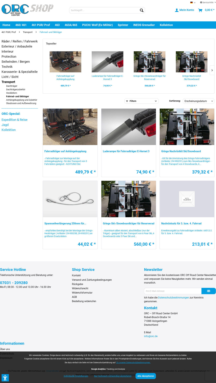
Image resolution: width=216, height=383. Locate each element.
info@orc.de (150, 336)
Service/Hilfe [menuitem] (208, 2)
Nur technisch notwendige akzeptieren (113, 376)
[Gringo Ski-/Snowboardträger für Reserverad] (150, 62)
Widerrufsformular (82, 292)
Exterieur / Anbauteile (17, 46)
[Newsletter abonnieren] (208, 291)
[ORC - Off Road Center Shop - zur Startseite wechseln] (27, 10)
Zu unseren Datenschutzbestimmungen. (133, 362)
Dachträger (11, 86)
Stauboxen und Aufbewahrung (21, 103)
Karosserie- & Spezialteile (20, 72)
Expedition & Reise (15, 120)
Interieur (7, 51)
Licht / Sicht (10, 77)
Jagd (5, 125)
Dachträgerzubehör (15, 89)
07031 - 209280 (14, 283)
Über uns (5, 349)
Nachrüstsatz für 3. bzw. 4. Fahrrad (181, 223)
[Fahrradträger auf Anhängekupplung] (65, 62)
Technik (7, 67)
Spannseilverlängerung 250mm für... (65, 223)
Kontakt (76, 275)
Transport (8, 82)
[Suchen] (141, 10)
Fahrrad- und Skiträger (17, 96)
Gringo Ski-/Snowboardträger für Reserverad (149, 77)
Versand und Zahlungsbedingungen (92, 279)
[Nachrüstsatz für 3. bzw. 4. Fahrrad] (187, 199)
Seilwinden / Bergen (16, 61)
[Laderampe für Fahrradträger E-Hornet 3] (107, 62)
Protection (9, 56)
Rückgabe (77, 284)
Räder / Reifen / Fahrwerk (20, 41)
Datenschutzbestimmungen (173, 297)
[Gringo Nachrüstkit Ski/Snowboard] (192, 62)
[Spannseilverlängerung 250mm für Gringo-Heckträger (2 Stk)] (70, 199)
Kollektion (9, 130)
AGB (74, 296)
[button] (5, 377)
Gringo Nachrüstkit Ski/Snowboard (191, 77)
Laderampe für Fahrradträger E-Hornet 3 (107, 77)
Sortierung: (175, 101)
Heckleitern (11, 93)
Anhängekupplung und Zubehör (21, 100)
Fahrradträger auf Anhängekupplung (65, 77)
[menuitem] (107, 10)
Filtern (132, 101)
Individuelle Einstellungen (76, 376)
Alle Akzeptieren (145, 376)
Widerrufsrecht (80, 288)
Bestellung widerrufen (84, 301)
